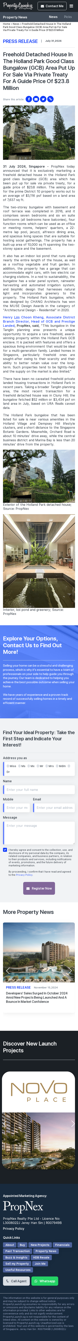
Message (10, 817)
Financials (62, 1245)
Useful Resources (18, 1269)
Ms (23, 766)
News (53, 17)
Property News (46, 1251)
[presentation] (8, 970)
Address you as (15, 758)
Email (37, 799)
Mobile (8, 799)
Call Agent (18, 1281)
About (9, 1245)
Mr (41, 766)
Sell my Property (17, 1263)
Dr (8, 771)
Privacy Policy (24, 875)
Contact (54, 6)
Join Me (40, 1263)
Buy (22, 1245)
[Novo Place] (39, 1121)
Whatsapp (47, 1281)
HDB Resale (41, 1257)
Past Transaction (17, 1251)
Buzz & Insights (16, 1257)
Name (7, 781)
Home (6, 24)
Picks (68, 17)
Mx (33, 766)
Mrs (51, 766)
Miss (13, 766)
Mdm (62, 766)
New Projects (40, 1245)
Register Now (41, 888)
